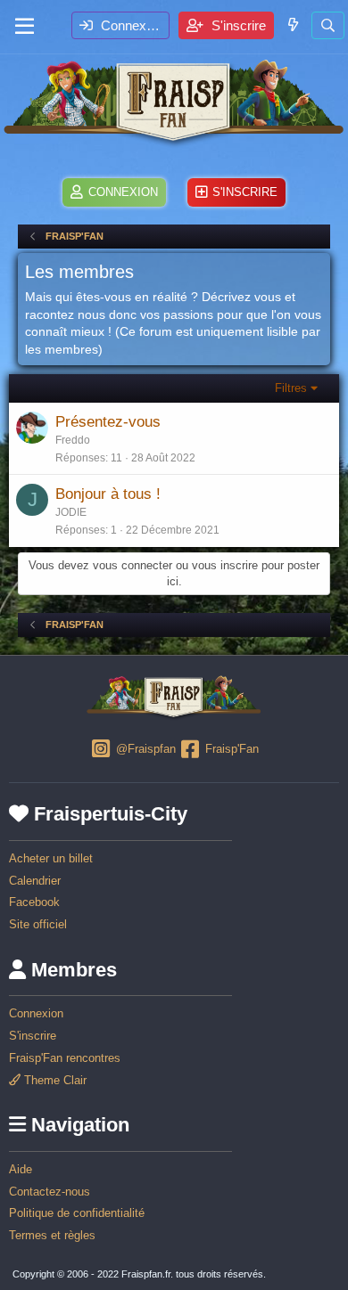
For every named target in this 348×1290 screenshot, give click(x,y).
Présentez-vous (108, 421)
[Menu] (25, 26)
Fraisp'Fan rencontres (64, 1058)
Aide (20, 1169)
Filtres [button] (291, 388)
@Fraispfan (143, 749)
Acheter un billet (51, 858)
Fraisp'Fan (230, 749)
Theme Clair (54, 1080)
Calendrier (35, 880)
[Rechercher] (327, 25)
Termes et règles (52, 1235)
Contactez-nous (49, 1191)
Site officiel (38, 924)
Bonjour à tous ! (108, 494)
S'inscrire (32, 1035)
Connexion (36, 1013)
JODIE (71, 512)
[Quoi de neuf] (292, 24)
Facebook (34, 902)
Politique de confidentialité (77, 1213)
